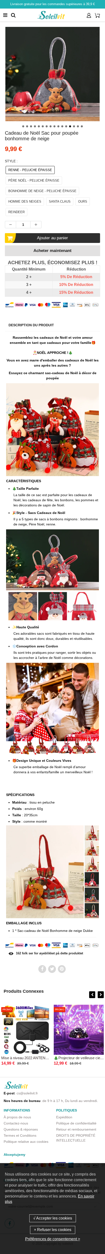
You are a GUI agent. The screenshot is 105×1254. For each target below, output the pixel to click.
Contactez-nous (16, 1123)
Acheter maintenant (52, 250)
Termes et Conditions (20, 1135)
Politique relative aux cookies (26, 1142)
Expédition (64, 1117)
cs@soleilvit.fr (27, 1093)
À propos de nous (17, 1117)
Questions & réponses (21, 1129)
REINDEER (16, 212)
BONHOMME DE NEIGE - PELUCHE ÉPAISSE (42, 191)
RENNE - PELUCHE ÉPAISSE (30, 170)
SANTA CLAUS (60, 201)
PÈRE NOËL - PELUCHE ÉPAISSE (33, 180)
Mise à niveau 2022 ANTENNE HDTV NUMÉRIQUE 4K (46, 1058)
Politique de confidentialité (76, 1123)
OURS (82, 201)
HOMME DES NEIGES (24, 201)
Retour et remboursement (76, 1129)
